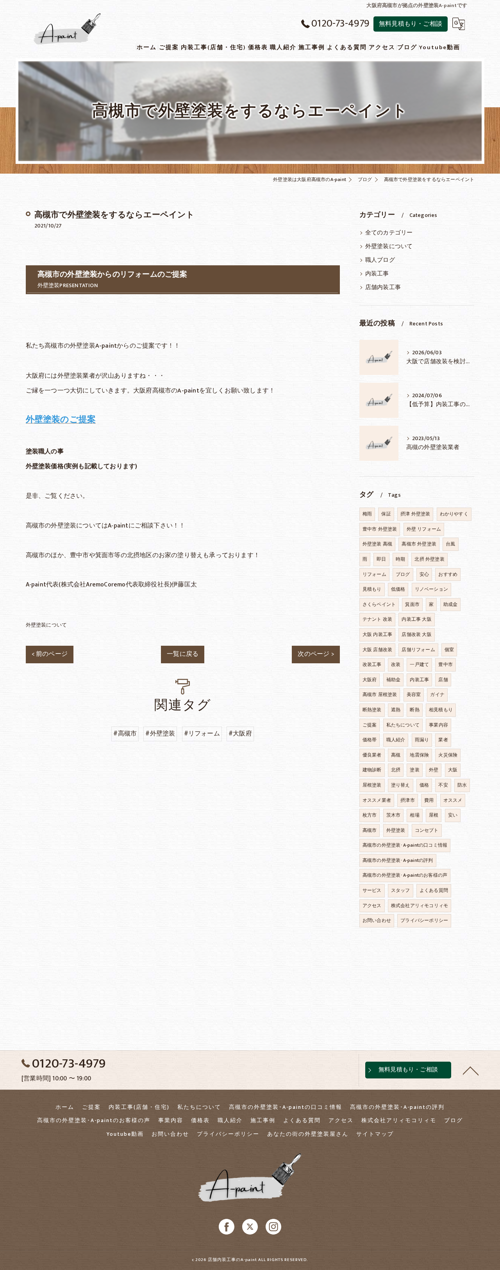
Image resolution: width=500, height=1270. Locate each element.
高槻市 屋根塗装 (379, 694)
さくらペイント (379, 604)
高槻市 (369, 830)
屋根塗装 (372, 785)
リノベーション (431, 589)
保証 (386, 514)
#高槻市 (125, 733)
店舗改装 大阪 (416, 634)
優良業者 (372, 755)
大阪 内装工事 (377, 634)
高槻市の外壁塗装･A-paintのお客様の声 (404, 875)
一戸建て (419, 664)
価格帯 (369, 740)
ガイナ (437, 694)
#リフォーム (202, 733)
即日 (381, 559)
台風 (450, 544)
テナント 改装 (377, 619)
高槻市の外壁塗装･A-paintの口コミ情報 (404, 845)
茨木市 (393, 815)
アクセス (372, 905)
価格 (424, 785)
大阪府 (369, 680)
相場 (414, 815)
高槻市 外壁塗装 (419, 544)
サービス (372, 890)
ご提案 (369, 725)
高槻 (395, 755)
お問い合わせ (376, 920)
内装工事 (377, 274)
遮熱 (395, 710)
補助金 (393, 680)
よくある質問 (434, 890)
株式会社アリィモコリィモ (419, 905)
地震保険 (419, 755)
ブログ (403, 574)
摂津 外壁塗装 (415, 514)
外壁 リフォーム (424, 529)
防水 (462, 785)
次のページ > (316, 654)
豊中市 (445, 664)
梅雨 (367, 514)
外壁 (433, 770)
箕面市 (412, 604)
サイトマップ (375, 1134)
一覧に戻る (182, 654)
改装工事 (372, 664)
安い (452, 815)
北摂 (395, 770)
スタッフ (400, 890)
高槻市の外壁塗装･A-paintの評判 (397, 860)
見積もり (372, 589)
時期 (400, 559)
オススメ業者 (376, 800)
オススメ (452, 800)
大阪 (452, 770)
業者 (443, 740)
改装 (395, 664)
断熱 (414, 710)
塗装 (414, 770)
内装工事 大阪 (416, 619)
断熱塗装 (372, 710)
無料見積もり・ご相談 (410, 24)
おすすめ (447, 574)
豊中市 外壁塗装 (379, 529)
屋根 (433, 815)
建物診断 (372, 770)
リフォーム (374, 574)
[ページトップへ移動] (471, 1070)
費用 (429, 800)
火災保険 (447, 755)
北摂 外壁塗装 (429, 559)
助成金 (450, 604)
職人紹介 (395, 740)
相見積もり (441, 710)
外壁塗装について (46, 625)
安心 (424, 574)
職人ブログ (380, 260)
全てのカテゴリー (389, 233)
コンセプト (427, 830)
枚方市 (369, 815)
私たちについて (403, 725)
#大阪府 (240, 733)
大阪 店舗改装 (377, 650)
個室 (449, 650)
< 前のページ (50, 654)
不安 (443, 785)
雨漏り (422, 740)
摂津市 (407, 800)
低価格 (398, 589)
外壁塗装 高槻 (377, 544)
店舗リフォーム (418, 650)
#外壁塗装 (160, 733)
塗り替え (400, 785)
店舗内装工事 (383, 287)
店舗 (443, 680)
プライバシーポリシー (424, 920)
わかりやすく (454, 514)
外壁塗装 (395, 830)
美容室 (414, 694)
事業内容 (438, 725)
